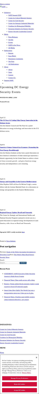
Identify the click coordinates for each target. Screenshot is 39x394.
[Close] (36, 357)
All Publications (13, 64)
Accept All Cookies (19, 390)
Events (10, 42)
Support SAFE (8, 80)
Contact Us (11, 78)
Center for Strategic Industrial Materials (21, 23)
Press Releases (13, 37)
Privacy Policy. (26, 372)
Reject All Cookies (19, 384)
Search (2, 260)
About (6, 67)
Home (2, 352)
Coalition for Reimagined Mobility (19, 26)
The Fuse (11, 61)
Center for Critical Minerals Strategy (20, 18)
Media (6, 34)
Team (10, 72)
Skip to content (5, 4)
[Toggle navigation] (6, 7)
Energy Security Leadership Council (20, 31)
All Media (11, 48)
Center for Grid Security (16, 21)
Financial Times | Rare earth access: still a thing (19, 280)
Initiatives (7, 12)
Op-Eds (10, 40)
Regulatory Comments (15, 59)
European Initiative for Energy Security (21, 29)
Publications (8, 50)
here (23, 232)
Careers (10, 75)
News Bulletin (10, 241)
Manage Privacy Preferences (19, 378)
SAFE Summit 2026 (14, 15)
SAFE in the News (14, 45)
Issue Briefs (12, 56)
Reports (10, 53)
